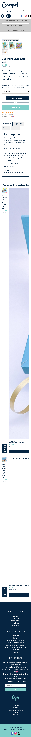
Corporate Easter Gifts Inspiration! (15, 667)
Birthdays (15, 616)
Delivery (15, 128)
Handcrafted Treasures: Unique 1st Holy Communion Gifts (15, 664)
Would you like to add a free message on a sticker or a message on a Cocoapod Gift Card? (15, 86)
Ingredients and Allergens (15, 640)
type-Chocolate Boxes (15, 173)
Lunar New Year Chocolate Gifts (15, 679)
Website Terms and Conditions (15, 645)
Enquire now (15, 107)
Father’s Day (15, 618)
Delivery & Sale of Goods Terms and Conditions (15, 649)
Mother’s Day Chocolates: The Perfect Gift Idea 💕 (15, 671)
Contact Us (15, 636)
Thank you (15, 623)
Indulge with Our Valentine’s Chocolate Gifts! (15, 675)
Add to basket (17, 98)
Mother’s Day (15, 621)
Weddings (15, 625)
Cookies (5, 729)
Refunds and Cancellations (15, 643)
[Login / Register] (2, 16)
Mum (6, 173)
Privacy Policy (15, 652)
